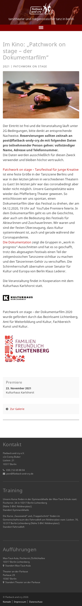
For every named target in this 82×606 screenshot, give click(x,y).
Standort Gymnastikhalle (16, 510)
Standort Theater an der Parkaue (22, 582)
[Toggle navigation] (41, 28)
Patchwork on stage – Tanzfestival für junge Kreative (41, 169)
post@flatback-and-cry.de (19, 473)
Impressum (20, 601)
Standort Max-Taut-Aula (18, 565)
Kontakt (7, 601)
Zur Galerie (17, 409)
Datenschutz (36, 601)
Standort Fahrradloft (13, 526)
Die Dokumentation (17, 242)
